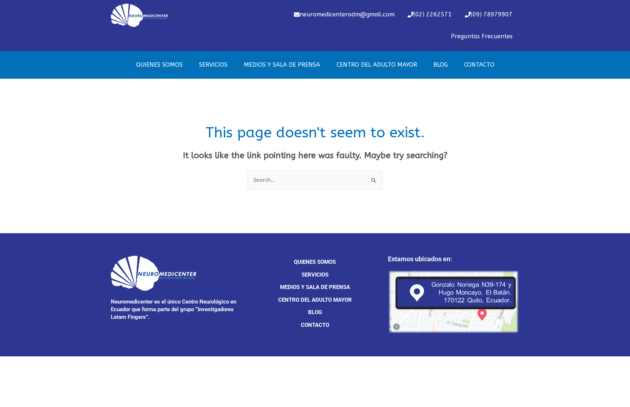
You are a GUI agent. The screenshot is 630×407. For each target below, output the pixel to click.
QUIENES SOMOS (159, 64)
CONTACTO (479, 64)
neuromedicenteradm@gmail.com (347, 14)
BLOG (440, 64)
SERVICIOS (213, 64)
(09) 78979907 (492, 14)
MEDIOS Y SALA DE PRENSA (282, 64)
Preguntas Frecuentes (482, 36)
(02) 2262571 (432, 14)
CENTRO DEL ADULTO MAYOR (377, 64)
